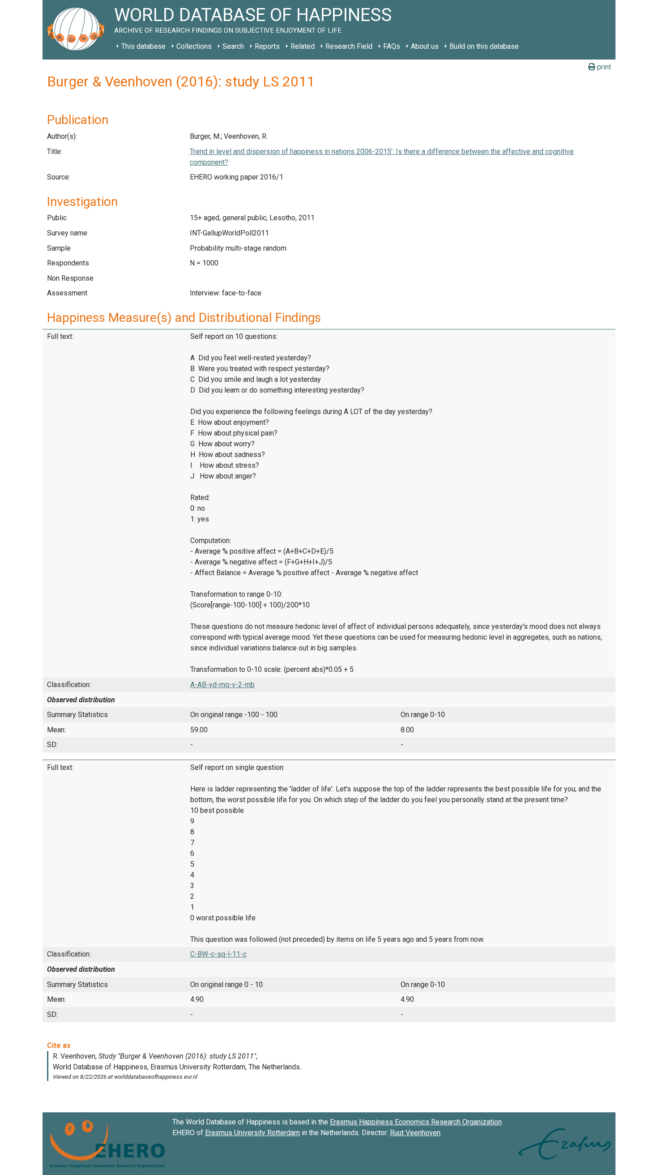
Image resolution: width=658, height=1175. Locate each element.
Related (303, 46)
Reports (267, 46)
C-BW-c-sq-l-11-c (218, 954)
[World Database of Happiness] (78, 30)
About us (425, 46)
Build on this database (484, 46)
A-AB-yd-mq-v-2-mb (222, 684)
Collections (194, 46)
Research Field (348, 46)
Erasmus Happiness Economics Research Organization (416, 1122)
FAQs (391, 46)
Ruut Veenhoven (415, 1132)
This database (143, 46)
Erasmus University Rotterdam (252, 1132)
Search (233, 46)
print (603, 67)
